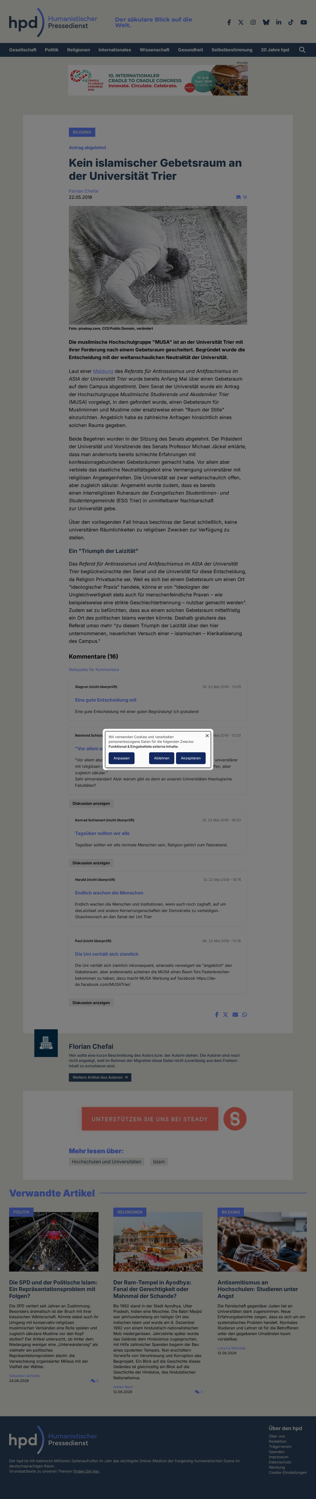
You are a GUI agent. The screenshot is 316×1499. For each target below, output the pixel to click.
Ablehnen (161, 758)
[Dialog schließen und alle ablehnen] (207, 734)
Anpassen (122, 758)
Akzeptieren (191, 758)
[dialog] (158, 749)
